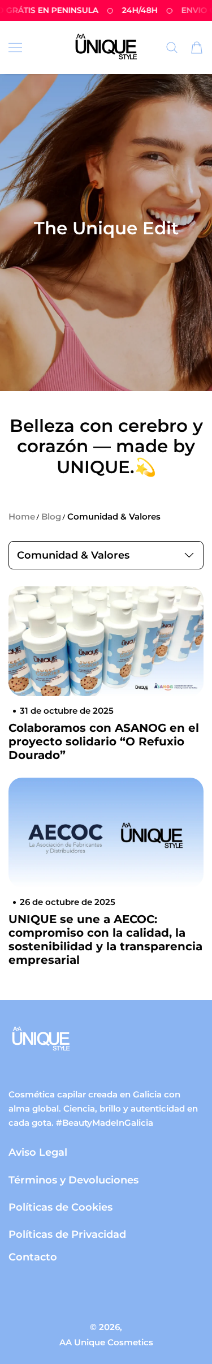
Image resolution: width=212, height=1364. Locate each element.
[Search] (172, 47)
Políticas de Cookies (60, 1207)
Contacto (32, 1257)
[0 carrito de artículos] (197, 47)
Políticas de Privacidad (67, 1234)
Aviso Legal (37, 1152)
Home (21, 516)
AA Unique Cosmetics (106, 1342)
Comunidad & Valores (114, 516)
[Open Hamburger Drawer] (15, 47)
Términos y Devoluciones (73, 1180)
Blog (51, 516)
